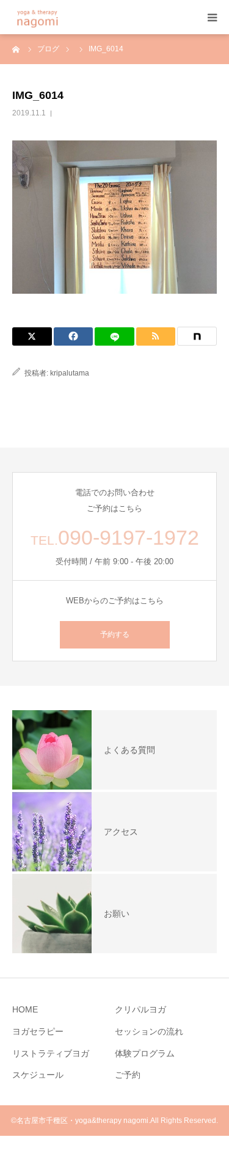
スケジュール (38, 1075)
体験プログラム (145, 1053)
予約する (114, 634)
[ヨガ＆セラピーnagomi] (53, 17)
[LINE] (114, 336)
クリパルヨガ (140, 1009)
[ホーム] (16, 48)
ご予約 (127, 1075)
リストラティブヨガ (50, 1053)
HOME (25, 1009)
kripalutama (69, 373)
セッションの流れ (149, 1031)
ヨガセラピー (38, 1031)
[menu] (212, 17)
